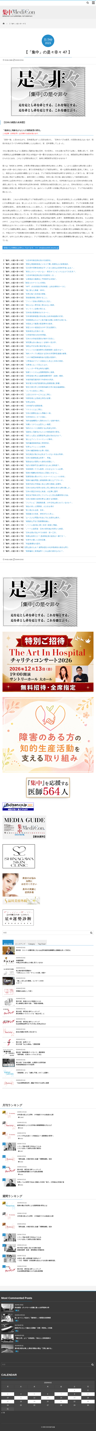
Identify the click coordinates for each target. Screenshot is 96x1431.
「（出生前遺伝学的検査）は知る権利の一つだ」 (45, 286)
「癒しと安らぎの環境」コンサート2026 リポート (30, 982)
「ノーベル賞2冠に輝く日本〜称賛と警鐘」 (41, 525)
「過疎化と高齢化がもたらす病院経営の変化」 (42, 432)
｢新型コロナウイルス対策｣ (35, 283)
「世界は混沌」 (30, 402)
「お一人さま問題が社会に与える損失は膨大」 (42, 518)
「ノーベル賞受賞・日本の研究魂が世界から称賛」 (44, 529)
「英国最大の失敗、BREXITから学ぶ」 (39, 514)
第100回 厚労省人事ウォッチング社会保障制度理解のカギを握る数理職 (30, 1171)
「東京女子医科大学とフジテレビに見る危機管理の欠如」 (47, 495)
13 (18, 1310)
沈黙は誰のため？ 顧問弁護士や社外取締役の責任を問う (46, 547)
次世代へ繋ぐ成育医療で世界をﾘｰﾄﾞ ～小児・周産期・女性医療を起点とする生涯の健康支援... (36, 1259)
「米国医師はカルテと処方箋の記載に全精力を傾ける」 (46, 320)
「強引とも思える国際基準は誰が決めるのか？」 (43, 436)
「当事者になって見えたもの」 (36, 365)
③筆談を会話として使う (24, 991)
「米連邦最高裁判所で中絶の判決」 (39, 380)
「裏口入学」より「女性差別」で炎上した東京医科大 (33, 1338)
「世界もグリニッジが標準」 (35, 447)
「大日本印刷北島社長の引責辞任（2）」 (40, 275)
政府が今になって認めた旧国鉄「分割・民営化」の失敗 (33, 1328)
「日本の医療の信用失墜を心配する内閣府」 (41, 499)
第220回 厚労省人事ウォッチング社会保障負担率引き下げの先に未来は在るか (31, 1023)
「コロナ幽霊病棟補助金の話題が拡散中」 (41, 357)
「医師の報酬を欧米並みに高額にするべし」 (41, 473)
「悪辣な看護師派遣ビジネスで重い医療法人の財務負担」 (47, 264)
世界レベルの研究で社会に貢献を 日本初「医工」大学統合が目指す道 (40, 1182)
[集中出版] (18, 14)
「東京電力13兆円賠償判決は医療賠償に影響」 (42, 383)
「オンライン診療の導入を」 (35, 309)
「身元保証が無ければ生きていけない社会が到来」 (44, 454)
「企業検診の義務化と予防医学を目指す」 (41, 279)
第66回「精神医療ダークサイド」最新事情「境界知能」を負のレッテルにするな (30, 1053)
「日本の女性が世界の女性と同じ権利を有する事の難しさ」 (48, 488)
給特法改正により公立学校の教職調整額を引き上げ (34, 1125)
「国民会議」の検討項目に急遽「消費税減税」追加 (34, 1159)
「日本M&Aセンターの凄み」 (35, 417)
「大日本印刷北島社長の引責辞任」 (38, 260)
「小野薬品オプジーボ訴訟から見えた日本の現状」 (44, 361)
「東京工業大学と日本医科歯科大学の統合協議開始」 (45, 387)
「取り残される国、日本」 (34, 510)
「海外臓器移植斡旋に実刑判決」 (37, 443)
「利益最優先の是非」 (33, 544)
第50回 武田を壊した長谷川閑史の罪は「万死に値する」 (34, 1348)
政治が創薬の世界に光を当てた (26, 1032)
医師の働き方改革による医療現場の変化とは (32, 1205)
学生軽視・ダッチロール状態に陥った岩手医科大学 (32, 1307)
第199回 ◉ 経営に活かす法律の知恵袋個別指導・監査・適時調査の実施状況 (30, 1249)
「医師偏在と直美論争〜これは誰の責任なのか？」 (44, 551)
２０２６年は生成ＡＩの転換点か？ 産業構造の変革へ (35, 1136)
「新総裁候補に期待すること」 (36, 298)
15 (74, 1398)
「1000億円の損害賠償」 (34, 406)
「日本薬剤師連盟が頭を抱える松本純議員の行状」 (44, 316)
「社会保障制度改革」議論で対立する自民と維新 (32, 1083)
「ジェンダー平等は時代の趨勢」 (37, 368)
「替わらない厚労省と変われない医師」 (40, 305)
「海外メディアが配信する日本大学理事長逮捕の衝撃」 (46, 354)
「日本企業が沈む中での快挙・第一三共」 (41, 532)
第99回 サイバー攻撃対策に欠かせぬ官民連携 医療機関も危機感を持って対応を (43, 950)
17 (8, 1401)
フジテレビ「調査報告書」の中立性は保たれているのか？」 (49, 503)
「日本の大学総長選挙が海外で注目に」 (40, 339)
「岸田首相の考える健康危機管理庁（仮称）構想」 (44, 376)
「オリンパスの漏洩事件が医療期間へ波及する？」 (44, 350)
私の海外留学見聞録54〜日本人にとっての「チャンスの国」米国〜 (31, 972)
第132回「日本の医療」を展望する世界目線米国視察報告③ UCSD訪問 (31, 1064)
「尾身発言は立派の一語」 (34, 331)
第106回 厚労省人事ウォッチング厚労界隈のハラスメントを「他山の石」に (30, 1012)
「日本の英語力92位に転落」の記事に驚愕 (41, 491)
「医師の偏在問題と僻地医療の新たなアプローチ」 (44, 480)
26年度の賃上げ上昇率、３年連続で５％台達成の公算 (35, 1115)
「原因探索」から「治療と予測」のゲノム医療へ (32, 1073)
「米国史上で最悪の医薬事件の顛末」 (39, 324)
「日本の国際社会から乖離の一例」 (38, 413)
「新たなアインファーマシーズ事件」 (39, 439)
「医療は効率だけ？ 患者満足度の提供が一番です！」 (45, 536)
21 (61, 1401)
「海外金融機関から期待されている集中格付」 (42, 421)
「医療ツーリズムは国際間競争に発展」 (40, 372)
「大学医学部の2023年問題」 (36, 335)
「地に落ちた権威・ (35, 290)
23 (88, 1401)
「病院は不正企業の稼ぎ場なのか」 (38, 346)
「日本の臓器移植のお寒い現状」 (37, 450)
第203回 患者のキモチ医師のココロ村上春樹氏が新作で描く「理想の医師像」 (30, 1002)
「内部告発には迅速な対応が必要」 (38, 398)
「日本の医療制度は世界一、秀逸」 (38, 458)
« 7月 (3, 1413)
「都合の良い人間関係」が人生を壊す (39, 506)
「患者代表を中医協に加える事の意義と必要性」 (43, 484)
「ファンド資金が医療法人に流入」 (38, 301)
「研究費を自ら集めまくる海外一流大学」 (41, 342)
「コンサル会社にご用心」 (34, 391)
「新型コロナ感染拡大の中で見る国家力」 (41, 327)
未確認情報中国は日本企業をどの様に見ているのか (29, 961)
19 (34, 1401)
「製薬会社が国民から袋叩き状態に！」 (40, 462)
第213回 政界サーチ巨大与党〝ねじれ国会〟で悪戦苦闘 (28, 1043)
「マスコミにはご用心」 (34, 409)
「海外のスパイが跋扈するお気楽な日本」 (41, 428)
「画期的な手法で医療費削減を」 (37, 521)
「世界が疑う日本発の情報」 (35, 294)
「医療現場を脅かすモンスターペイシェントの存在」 (45, 476)
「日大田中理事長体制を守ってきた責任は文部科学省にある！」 (49, 268)
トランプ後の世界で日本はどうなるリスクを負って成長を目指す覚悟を (29, 1147)
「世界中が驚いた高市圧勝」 (35, 540)
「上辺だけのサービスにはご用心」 (38, 394)
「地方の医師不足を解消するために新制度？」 (42, 465)
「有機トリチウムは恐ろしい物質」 (38, 424)
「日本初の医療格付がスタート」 (37, 312)
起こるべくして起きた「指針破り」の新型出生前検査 (33, 1318)
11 (21, 1398)
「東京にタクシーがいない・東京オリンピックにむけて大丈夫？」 (50, 272)
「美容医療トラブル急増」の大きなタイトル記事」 (44, 469)
